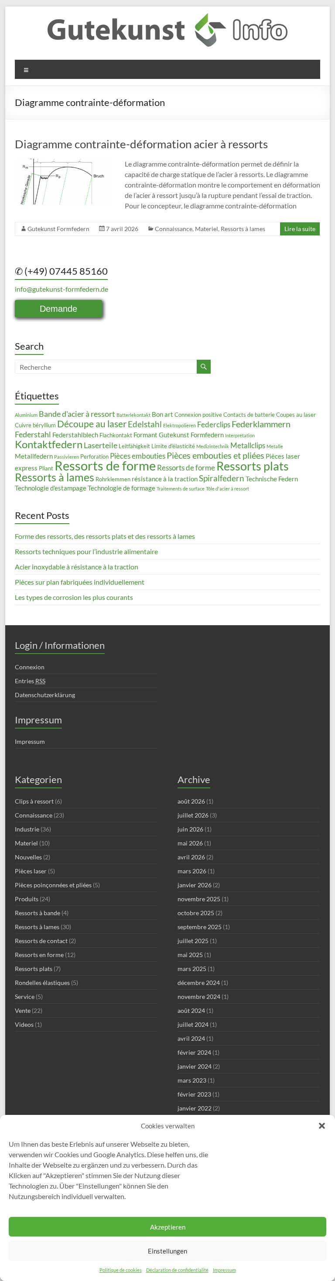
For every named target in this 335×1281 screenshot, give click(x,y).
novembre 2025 (199, 899)
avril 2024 (191, 1038)
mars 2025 (192, 968)
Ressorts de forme (105, 465)
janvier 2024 (195, 1066)
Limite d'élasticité (173, 446)
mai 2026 (190, 843)
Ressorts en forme (39, 954)
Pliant (46, 468)
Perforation (94, 456)
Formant (145, 435)
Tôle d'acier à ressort (227, 488)
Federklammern (261, 424)
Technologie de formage (121, 488)
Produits (26, 899)
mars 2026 (192, 871)
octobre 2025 (196, 912)
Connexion (29, 667)
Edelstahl (145, 424)
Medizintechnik (212, 446)
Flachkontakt (115, 435)
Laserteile (100, 445)
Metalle (275, 446)
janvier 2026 (195, 885)
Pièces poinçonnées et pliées (53, 885)
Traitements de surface (181, 488)
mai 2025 (190, 954)
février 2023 (194, 1094)
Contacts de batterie (249, 414)
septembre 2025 (200, 926)
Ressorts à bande (37, 912)
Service (24, 996)
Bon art (162, 414)
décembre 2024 (199, 982)
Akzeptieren (167, 1227)
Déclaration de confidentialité (177, 1270)
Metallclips (247, 445)
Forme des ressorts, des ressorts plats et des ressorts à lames (105, 536)
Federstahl (33, 434)
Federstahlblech (75, 435)
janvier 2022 (195, 1108)
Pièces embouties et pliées (215, 455)
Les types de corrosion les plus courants (74, 597)
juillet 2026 (193, 815)
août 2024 (191, 1010)
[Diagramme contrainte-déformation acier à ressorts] (64, 163)
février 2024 (194, 1052)
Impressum (224, 1270)
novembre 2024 (199, 996)
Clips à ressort (34, 801)
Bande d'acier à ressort (77, 414)
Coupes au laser (296, 414)
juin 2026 (190, 829)
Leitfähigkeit (134, 446)
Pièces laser (31, 871)
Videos (24, 1024)
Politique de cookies (120, 1270)
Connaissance (173, 228)
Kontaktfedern (48, 444)
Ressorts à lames (243, 228)
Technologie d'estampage (50, 488)
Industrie (27, 829)
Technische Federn (272, 479)
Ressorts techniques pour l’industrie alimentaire (86, 551)
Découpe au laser (91, 423)
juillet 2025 (193, 940)
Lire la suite (299, 228)
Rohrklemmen (113, 479)
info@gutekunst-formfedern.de (61, 289)
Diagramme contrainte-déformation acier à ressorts (141, 144)
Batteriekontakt (133, 415)
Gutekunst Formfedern (58, 228)
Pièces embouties (137, 455)
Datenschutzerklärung (45, 694)
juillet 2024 (193, 1024)
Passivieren (66, 457)
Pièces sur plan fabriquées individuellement (79, 582)
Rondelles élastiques (42, 982)
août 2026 (191, 801)
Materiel (206, 228)
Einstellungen (167, 1251)
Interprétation (240, 435)
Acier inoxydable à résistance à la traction (76, 566)
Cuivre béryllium (35, 425)
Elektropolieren (179, 425)
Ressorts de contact (41, 940)
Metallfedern (34, 456)
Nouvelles (28, 857)
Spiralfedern (221, 478)
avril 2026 (191, 857)
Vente (23, 1010)
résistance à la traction (165, 479)
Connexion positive (198, 414)
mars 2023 (192, 1080)
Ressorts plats (252, 466)
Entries (30, 681)
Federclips (213, 424)
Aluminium (26, 415)
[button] (322, 1125)
